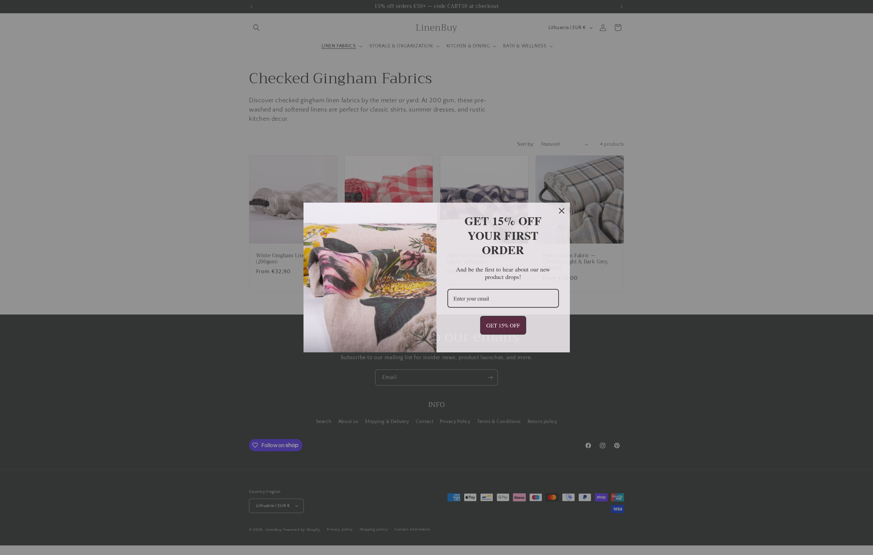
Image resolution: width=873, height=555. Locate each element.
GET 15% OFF (503, 325)
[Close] (561, 211)
